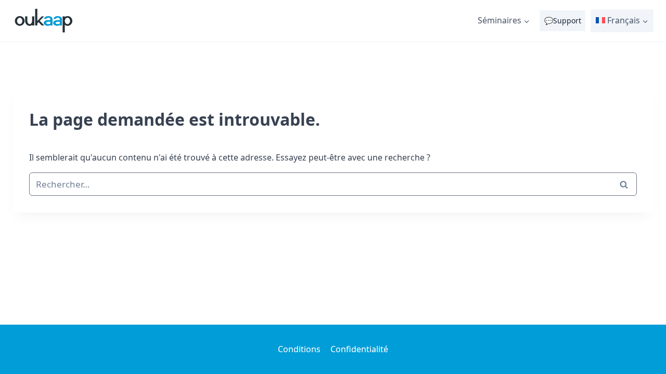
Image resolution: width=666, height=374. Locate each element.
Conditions (299, 349)
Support (567, 20)
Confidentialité (359, 349)
